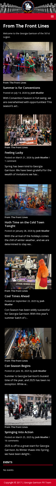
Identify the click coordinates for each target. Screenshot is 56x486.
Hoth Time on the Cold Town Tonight (24, 224)
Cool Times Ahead (17, 296)
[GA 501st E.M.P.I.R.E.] (28, 11)
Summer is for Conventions (21, 88)
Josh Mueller (37, 92)
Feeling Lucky (14, 152)
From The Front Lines (14, 82)
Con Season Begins (17, 366)
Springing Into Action (19, 432)
